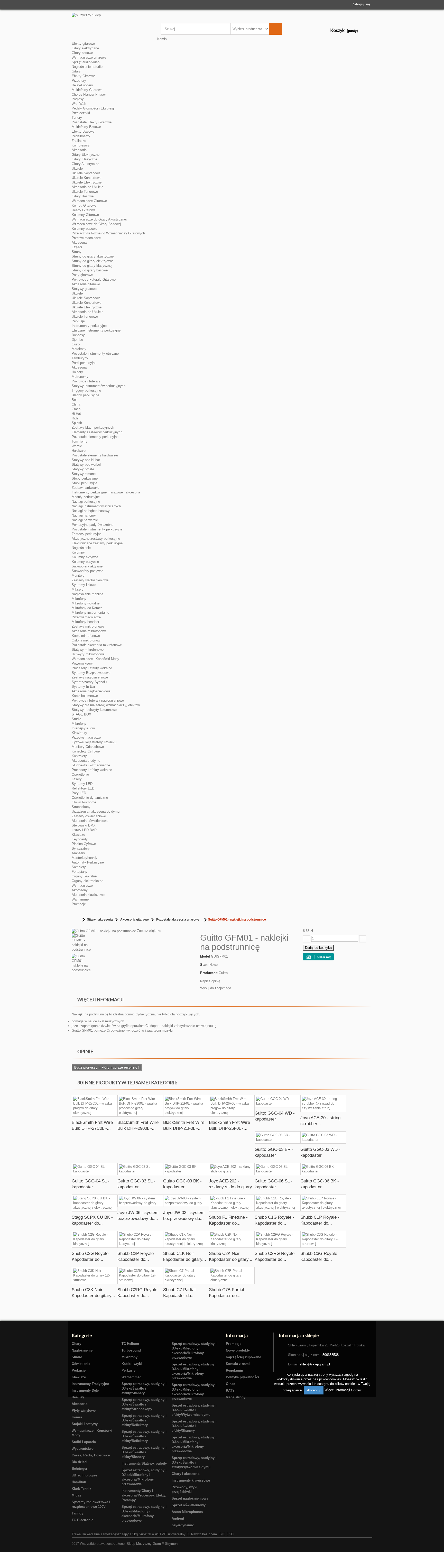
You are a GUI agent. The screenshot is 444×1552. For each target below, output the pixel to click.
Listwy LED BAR (84, 830)
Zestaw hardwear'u (85, 488)
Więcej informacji (338, 1390)
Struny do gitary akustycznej (93, 256)
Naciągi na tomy (84, 515)
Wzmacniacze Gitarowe (89, 201)
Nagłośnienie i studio (87, 67)
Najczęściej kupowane (243, 1357)
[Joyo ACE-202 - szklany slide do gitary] (232, 1169)
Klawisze (78, 835)
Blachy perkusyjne (85, 395)
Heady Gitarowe (83, 210)
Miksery (78, 589)
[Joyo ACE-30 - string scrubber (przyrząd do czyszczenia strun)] (323, 1103)
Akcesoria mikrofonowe (89, 631)
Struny (76, 252)
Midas (76, 1495)
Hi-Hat (76, 414)
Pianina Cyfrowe (84, 844)
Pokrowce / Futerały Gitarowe (94, 279)
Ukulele (77, 168)
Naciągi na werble (85, 520)
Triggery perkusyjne (86, 390)
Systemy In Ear (83, 686)
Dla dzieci (79, 1462)
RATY (230, 1390)
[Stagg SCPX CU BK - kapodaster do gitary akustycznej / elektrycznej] (94, 1203)
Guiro (76, 344)
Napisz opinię (210, 981)
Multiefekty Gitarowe (87, 90)
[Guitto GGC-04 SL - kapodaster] (94, 1169)
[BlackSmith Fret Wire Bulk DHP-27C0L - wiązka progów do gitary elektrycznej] (94, 1106)
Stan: (204, 965)
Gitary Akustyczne (85, 164)
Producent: (209, 973)
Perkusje (78, 321)
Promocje (79, 904)
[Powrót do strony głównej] (77, 919)
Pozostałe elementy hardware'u (95, 455)
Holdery (77, 372)
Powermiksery (82, 663)
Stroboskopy (81, 807)
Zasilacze (79, 141)
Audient (178, 1518)
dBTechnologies (84, 1475)
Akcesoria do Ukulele (87, 187)
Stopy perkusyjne (85, 478)
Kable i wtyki (132, 1364)
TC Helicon (130, 1344)
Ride (75, 418)
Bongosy (78, 335)
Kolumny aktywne (85, 557)
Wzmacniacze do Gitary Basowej (96, 224)
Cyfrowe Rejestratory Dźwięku (94, 742)
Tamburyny (80, 358)
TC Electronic (82, 1520)
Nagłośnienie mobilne (87, 594)
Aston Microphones (187, 1512)
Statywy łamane (84, 474)
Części (77, 247)
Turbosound (131, 1350)
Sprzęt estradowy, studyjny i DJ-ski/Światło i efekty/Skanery (144, 1388)
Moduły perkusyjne (86, 497)
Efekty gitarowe (83, 43)
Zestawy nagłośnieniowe (90, 677)
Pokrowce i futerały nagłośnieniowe (98, 700)
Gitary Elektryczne (85, 155)
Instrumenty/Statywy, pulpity (144, 1463)
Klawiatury (79, 733)
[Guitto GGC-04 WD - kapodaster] (277, 1101)
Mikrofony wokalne (85, 603)
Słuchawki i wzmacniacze (91, 765)
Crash (76, 409)
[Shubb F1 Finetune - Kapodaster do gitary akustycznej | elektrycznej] (232, 1203)
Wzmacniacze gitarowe (89, 57)
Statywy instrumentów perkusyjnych (98, 386)
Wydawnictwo (83, 1448)
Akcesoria (79, 150)
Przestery (79, 80)
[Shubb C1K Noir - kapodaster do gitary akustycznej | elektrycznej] (186, 1239)
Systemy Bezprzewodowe (91, 673)
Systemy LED (82, 784)
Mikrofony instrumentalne (90, 612)
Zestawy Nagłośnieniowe (90, 580)
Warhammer (81, 899)
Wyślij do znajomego (215, 988)
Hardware (79, 451)
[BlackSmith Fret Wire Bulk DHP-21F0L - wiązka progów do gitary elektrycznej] (186, 1106)
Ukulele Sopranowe (86, 173)
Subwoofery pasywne (87, 571)
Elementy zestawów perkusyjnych (97, 432)
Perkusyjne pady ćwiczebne (92, 525)
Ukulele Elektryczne (86, 182)
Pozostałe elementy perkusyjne (95, 437)
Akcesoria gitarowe (86, 284)
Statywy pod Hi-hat (86, 460)
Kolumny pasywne (85, 562)
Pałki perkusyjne (84, 363)
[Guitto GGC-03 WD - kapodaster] (323, 1137)
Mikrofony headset (85, 622)
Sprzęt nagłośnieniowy (190, 1498)
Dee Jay (78, 1397)
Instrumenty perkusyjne (89, 326)
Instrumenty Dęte (85, 1390)
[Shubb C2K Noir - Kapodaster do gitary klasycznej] (232, 1239)
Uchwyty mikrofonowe (88, 654)
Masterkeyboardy (84, 858)
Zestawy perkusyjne (86, 534)
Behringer (79, 1469)
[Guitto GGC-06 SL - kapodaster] (277, 1169)
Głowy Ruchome (84, 802)
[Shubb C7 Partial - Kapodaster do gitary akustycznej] (186, 1275)
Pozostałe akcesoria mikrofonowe (97, 645)
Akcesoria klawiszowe (88, 895)
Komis (162, 39)
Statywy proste (83, 469)
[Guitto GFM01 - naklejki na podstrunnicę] (132, 943)
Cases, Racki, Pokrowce (91, 1455)
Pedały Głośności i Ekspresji (93, 108)
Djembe (77, 340)
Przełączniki (81, 113)
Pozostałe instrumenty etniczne (95, 353)
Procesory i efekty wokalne (92, 668)
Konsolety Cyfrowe (86, 751)
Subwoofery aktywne (87, 566)
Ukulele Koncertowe (86, 178)
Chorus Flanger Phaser (89, 94)
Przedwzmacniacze (86, 238)
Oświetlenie (80, 774)
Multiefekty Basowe (86, 127)
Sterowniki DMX (84, 825)
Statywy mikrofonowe (88, 649)
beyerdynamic (183, 1525)
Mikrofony (79, 599)
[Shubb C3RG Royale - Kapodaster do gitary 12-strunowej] (140, 1275)
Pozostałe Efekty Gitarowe (92, 122)
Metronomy (80, 377)
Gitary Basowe (83, 196)
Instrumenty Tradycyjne (90, 1384)
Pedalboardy (81, 136)
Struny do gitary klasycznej (92, 266)
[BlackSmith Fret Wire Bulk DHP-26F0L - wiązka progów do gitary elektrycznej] (232, 1106)
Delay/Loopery (82, 85)
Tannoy (77, 1513)
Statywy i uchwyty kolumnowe (94, 710)
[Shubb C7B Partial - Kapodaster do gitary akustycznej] (232, 1275)
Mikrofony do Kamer (87, 608)
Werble (77, 446)
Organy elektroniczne (87, 881)
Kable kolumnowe (85, 696)
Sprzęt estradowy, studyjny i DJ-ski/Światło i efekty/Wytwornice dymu (194, 1410)
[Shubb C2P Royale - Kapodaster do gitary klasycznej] (140, 1239)
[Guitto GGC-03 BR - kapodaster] (277, 1137)
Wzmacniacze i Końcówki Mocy (95, 659)
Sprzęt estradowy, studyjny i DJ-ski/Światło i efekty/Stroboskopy (144, 1404)
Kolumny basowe (84, 229)
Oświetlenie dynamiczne (90, 798)
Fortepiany (79, 872)
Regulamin (234, 1370)
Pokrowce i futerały (86, 381)
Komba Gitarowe (84, 205)
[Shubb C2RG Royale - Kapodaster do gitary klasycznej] (277, 1239)
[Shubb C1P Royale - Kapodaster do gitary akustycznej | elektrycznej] (323, 1203)
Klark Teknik (81, 1489)
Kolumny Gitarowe (85, 215)
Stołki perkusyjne (84, 483)
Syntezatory (81, 848)
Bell (74, 400)
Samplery (79, 867)
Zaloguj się (361, 4)
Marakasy (79, 349)
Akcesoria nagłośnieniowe (91, 691)
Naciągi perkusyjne (86, 501)
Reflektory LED (83, 788)
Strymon (171, 1544)
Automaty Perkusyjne (88, 862)
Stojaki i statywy (85, 1424)
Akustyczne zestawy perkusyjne (96, 538)
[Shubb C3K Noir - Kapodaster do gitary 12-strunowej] (94, 1275)
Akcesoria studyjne (86, 761)
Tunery (77, 118)
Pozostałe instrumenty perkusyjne (97, 529)
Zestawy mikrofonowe (88, 626)
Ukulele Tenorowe (85, 192)
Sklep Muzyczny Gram (144, 1544)
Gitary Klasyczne (84, 159)
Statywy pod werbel (86, 464)
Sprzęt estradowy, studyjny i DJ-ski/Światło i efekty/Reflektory (144, 1420)
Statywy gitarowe (84, 289)
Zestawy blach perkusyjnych (93, 427)
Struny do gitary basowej (90, 270)
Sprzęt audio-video (85, 62)
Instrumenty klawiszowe (191, 1480)
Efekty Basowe (83, 131)
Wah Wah (79, 104)
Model (205, 956)
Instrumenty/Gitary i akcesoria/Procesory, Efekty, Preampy (144, 1495)
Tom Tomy (79, 441)
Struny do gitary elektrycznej (93, 261)
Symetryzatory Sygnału (89, 682)
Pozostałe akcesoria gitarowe (177, 919)
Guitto (223, 973)
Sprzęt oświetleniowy (189, 1505)
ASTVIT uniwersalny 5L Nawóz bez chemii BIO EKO (194, 1534)
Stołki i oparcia (84, 1442)
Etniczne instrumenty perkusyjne (96, 330)
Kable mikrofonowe (86, 636)
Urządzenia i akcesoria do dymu (95, 811)
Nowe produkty (238, 1350)
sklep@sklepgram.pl (315, 1364)
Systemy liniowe (84, 585)
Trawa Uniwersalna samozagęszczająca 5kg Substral (111, 1534)
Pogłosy (78, 99)
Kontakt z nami (238, 1364)
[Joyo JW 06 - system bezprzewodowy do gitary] (140, 1201)
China (76, 404)
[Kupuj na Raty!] (318, 956)
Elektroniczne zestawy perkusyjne (97, 543)
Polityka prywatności (242, 1377)
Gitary (76, 71)
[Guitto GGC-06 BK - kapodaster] (323, 1169)
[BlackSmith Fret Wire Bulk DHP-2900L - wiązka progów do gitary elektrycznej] (140, 1106)
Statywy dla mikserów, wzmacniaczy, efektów (106, 705)
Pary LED (79, 793)
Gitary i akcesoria (100, 919)
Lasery (77, 779)
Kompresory (81, 145)
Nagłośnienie (81, 548)
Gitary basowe (82, 53)
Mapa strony (235, 1397)
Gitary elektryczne (85, 48)
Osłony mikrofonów (86, 640)
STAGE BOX (81, 714)
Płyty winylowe (84, 1410)
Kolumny (78, 552)
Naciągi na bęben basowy (91, 511)
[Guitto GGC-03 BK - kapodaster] (186, 1169)
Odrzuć (356, 1390)
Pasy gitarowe (82, 275)
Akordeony (80, 890)
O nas (230, 1384)
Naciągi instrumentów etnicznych (96, 506)
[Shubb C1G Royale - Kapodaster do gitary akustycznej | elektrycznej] (277, 1203)
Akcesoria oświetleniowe (90, 821)
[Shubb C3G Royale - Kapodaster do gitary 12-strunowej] (323, 1239)
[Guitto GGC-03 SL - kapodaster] (140, 1169)
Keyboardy (80, 839)
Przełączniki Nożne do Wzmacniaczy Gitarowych (108, 233)
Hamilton (79, 1482)
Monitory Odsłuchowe (88, 747)
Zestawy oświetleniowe (89, 816)
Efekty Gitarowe (84, 76)
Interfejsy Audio (83, 728)
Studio (76, 719)
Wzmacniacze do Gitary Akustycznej (99, 219)
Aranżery (78, 853)
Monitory (78, 575)
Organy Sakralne (84, 876)
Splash (77, 423)
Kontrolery (79, 756)
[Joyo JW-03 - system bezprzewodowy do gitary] (186, 1201)
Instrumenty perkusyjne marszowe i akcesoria (106, 492)
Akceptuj (313, 1390)
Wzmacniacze (82, 885)
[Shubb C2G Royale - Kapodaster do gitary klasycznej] (94, 1239)
